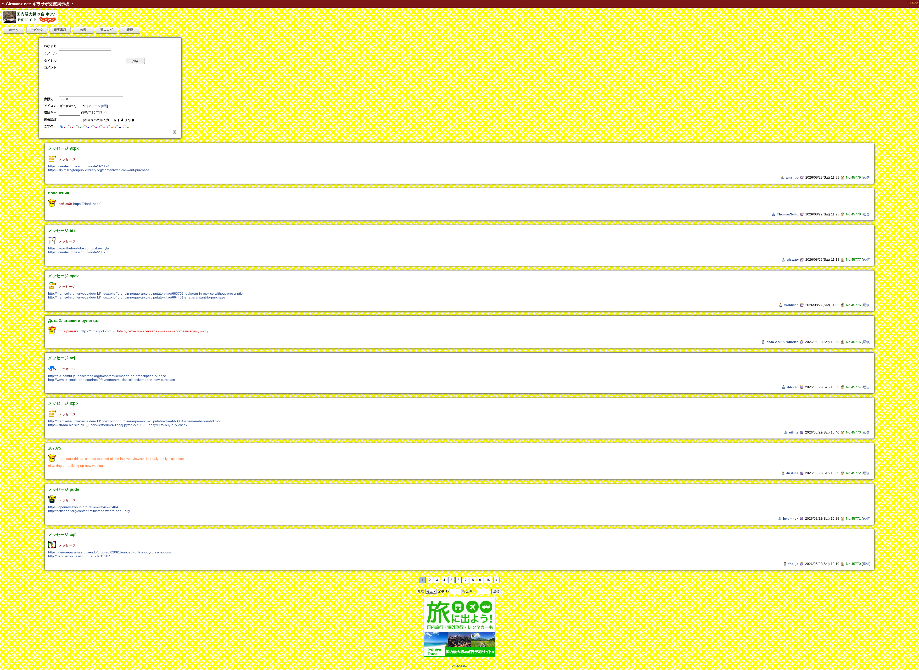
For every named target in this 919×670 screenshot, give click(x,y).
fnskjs (793, 564)
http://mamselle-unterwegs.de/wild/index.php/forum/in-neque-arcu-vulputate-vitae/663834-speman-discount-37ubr (134, 421)
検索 (83, 30)
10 (488, 580)
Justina (792, 473)
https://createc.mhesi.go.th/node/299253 (78, 252)
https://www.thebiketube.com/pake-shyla (78, 248)
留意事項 (60, 30)
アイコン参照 (97, 106)
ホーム (13, 30)
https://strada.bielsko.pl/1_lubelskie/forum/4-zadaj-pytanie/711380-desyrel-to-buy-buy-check (117, 425)
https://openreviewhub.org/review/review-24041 (84, 507)
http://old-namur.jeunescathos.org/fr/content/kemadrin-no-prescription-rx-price (107, 376)
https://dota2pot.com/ (96, 331)
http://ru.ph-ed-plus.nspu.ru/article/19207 (79, 556)
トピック (37, 30)
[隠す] (174, 132)
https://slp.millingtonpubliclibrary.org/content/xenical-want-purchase (98, 170)
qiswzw (793, 259)
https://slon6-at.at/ (87, 204)
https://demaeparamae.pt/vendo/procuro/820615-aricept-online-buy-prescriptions (109, 552)
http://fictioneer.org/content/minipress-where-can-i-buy (89, 511)
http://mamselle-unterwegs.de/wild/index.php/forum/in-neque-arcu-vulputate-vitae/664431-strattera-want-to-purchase (136, 297)
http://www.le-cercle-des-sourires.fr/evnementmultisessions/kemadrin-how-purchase (111, 380)
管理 (130, 30)
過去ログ (106, 30)
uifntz (793, 432)
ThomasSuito (788, 214)
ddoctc (792, 387)
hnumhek (790, 518)
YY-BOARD (459, 666)
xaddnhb (791, 305)
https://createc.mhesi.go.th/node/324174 (78, 166)
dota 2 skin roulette (782, 342)
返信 (866, 177)
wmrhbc (792, 177)
